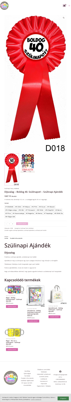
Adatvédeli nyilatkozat (44, 374)
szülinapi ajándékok (29, 230)
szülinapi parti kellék (40, 230)
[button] (63, 17)
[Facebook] (60, 371)
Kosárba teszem (22, 223)
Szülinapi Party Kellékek (11, 188)
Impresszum (44, 381)
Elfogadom (63, 398)
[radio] (9, 207)
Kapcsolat (44, 383)
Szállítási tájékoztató (27, 380)
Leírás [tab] (6, 238)
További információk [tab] (16, 238)
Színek (7, 203)
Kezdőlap (27, 371)
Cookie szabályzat (36, 399)
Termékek (27, 376)
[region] (35, 398)
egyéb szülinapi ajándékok (16, 230)
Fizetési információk (27, 378)
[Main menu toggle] (69, 5)
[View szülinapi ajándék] (11, 169)
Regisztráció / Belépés (44, 386)
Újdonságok (27, 373)
